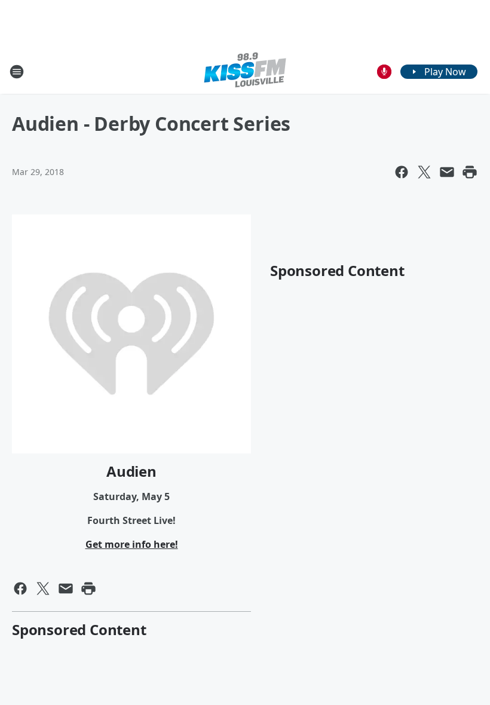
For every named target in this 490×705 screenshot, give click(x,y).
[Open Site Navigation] (17, 72)
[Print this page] (469, 172)
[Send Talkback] (384, 72)
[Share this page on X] (424, 172)
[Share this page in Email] (447, 172)
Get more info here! (131, 544)
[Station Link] (245, 71)
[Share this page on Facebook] (401, 172)
